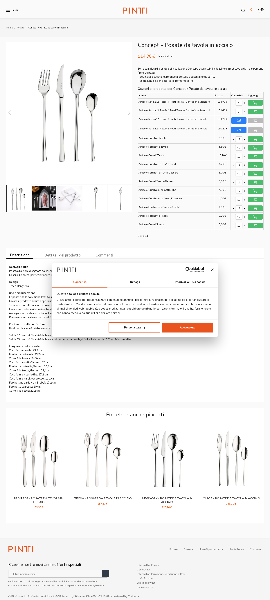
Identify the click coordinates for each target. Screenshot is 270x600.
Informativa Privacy (148, 565)
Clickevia (133, 596)
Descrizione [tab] (20, 255)
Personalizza (132, 327)
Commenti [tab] (104, 255)
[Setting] (251, 10)
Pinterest (164, 236)
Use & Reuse (236, 549)
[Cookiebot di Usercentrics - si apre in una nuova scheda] (188, 270)
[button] (12, 10)
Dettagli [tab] (135, 281)
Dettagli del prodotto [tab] (62, 255)
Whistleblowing (146, 582)
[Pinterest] (260, 576)
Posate (173, 549)
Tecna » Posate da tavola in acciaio (103, 498)
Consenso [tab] (80, 281)
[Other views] (66, 427)
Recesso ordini (145, 587)
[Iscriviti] (105, 573)
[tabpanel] (38, 471)
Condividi (153, 236)
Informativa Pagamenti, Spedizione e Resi (161, 574)
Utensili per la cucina (211, 549)
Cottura (188, 549)
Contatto (255, 549)
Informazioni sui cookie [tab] (190, 281)
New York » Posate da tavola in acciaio (167, 500)
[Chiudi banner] (212, 270)
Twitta (158, 236)
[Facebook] (240, 576)
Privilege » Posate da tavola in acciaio (38, 500)
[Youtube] (247, 576)
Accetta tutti (187, 327)
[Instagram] (253, 576)
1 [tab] (135, 519)
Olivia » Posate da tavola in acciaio (231, 498)
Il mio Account (145, 578)
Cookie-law (143, 569)
